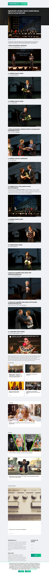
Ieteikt (14, 39)
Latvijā (27, 395)
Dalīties (10, 39)
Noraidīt (28, 571)
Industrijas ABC (11, 533)
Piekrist (21, 571)
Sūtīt (36, 555)
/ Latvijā (23, 4)
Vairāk (9, 561)
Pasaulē (10, 395)
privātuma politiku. (33, 569)
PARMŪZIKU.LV (14, 4)
